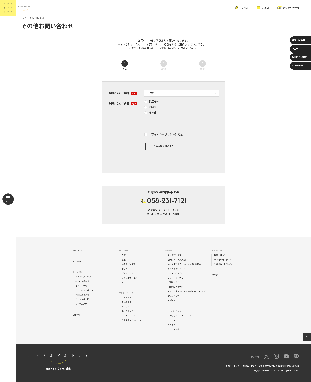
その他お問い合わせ (222, 260)
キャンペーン (173, 325)
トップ (23, 18)
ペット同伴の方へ (175, 274)
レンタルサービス (129, 278)
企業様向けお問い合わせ (224, 264)
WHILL (125, 283)
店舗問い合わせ (291, 8)
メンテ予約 (297, 66)
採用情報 (215, 275)
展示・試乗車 (298, 40)
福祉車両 (125, 260)
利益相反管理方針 (175, 287)
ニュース (171, 321)
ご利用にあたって (175, 283)
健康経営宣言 (173, 296)
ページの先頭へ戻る (307, 337)
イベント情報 (81, 286)
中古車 (295, 49)
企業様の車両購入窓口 (177, 260)
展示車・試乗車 (128, 264)
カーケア (125, 307)
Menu (8, 201)
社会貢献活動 (81, 304)
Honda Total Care (130, 316)
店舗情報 (76, 315)
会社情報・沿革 (174, 255)
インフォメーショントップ (179, 316)
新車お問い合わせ (301, 57)
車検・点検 (126, 298)
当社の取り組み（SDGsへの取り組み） (185, 264)
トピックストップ (83, 277)
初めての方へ (78, 251)
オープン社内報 (82, 300)
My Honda (77, 262)
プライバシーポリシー (162, 134)
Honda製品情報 (82, 281)
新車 (124, 255)
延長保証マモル (128, 311)
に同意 (166, 134)
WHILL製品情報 (82, 295)
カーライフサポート (84, 291)
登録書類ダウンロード (131, 321)
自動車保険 (126, 302)
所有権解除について (176, 269)
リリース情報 (173, 330)
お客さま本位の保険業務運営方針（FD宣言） (187, 292)
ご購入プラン (127, 274)
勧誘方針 (172, 301)
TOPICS (244, 8)
